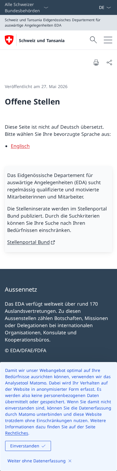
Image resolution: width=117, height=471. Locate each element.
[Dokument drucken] (96, 62)
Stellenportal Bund (28, 242)
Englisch (20, 146)
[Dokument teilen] (109, 62)
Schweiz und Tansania (41, 40)
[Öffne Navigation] (108, 40)
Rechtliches (16, 433)
